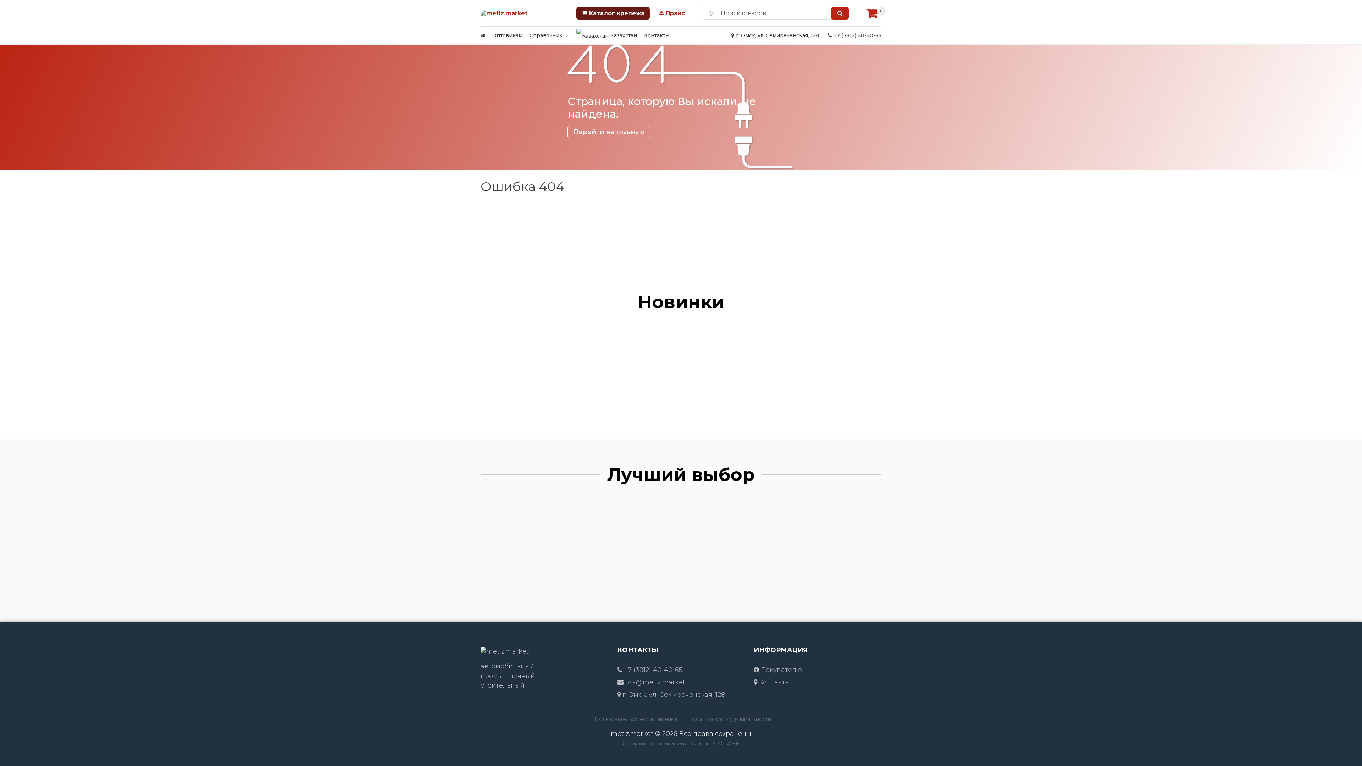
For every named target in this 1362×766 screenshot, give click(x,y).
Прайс (675, 13)
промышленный (508, 676)
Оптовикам (507, 35)
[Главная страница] (483, 35)
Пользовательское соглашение (635, 719)
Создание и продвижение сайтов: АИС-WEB (681, 743)
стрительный (502, 685)
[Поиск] (840, 13)
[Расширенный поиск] (711, 13)
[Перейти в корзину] (872, 13)
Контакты (656, 35)
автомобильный (507, 666)
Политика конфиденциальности (729, 719)
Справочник (546, 35)
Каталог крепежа (616, 13)
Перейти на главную (608, 132)
